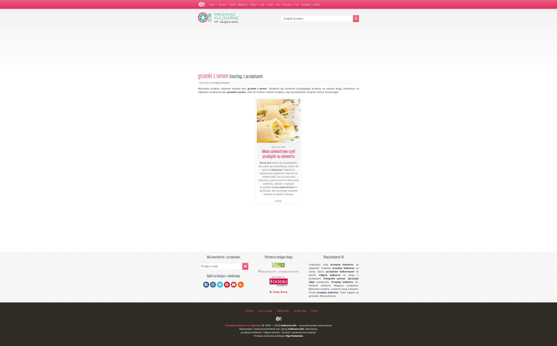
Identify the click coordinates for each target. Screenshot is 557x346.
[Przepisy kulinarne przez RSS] (241, 284)
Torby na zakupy (265, 310)
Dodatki (316, 4)
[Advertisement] (278, 47)
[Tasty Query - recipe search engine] (279, 291)
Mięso (253, 4)
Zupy (297, 4)
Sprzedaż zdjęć (300, 310)
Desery (222, 4)
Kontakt (314, 310)
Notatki (278, 201)
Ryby (263, 4)
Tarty (277, 4)
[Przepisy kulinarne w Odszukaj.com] (278, 271)
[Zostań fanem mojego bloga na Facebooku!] (206, 284)
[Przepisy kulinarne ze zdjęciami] (201, 4)
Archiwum (249, 310)
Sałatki (270, 4)
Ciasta (212, 4)
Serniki (233, 4)
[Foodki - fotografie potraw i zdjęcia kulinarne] (279, 280)
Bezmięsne (306, 4)
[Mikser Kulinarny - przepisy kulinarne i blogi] (278, 264)
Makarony (242, 4)
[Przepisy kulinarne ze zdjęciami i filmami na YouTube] (234, 284)
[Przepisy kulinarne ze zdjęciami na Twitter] (220, 284)
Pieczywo (286, 4)
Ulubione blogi (283, 310)
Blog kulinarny (205, 83)
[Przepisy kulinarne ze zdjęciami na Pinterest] (227, 284)
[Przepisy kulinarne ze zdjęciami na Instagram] (213, 284)
